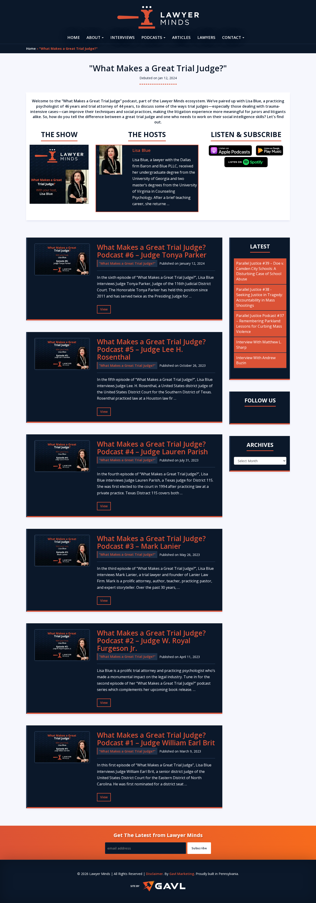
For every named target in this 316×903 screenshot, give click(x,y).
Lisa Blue (141, 150)
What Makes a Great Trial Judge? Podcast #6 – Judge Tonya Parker (152, 251)
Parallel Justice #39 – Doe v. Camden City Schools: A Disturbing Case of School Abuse (260, 271)
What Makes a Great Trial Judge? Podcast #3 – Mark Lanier (151, 542)
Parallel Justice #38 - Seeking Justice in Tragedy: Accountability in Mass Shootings (259, 297)
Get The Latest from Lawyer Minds (158, 834)
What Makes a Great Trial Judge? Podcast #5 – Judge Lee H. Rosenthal (151, 349)
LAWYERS (206, 37)
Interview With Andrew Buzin (256, 360)
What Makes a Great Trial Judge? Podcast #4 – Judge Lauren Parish (152, 447)
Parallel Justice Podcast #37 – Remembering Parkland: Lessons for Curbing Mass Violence (260, 323)
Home (31, 48)
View (104, 309)
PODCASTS (152, 37)
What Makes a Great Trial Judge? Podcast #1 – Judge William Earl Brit (156, 738)
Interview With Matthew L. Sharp (259, 344)
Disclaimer (154, 874)
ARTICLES (181, 37)
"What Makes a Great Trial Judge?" (127, 263)
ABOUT (94, 37)
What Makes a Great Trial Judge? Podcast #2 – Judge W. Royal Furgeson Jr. (151, 640)
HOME (73, 37)
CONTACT (232, 37)
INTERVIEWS (122, 37)
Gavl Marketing (181, 874)
